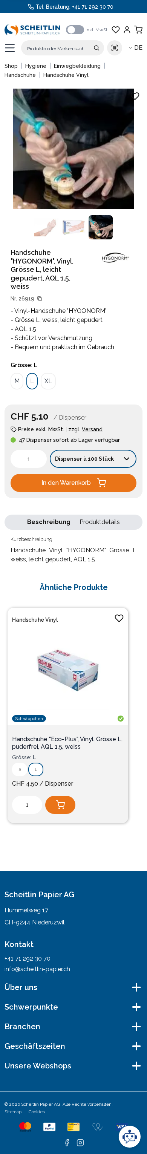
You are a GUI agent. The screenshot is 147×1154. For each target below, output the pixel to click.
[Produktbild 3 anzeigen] (101, 227)
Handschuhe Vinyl (66, 75)
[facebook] (66, 1142)
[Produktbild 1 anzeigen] (46, 227)
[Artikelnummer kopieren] (40, 299)
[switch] (75, 29)
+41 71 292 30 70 (92, 6)
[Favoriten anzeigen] (116, 30)
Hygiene (35, 66)
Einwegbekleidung (77, 66)
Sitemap (13, 1111)
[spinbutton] (29, 459)
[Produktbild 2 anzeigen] (73, 227)
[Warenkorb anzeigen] (138, 30)
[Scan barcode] (114, 47)
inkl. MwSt (96, 29)
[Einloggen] (127, 30)
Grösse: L (24, 365)
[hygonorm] (115, 257)
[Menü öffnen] (10, 47)
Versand (92, 429)
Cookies (37, 1111)
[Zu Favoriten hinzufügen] (119, 618)
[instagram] (80, 1142)
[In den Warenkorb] (60, 805)
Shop (11, 66)
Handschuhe (20, 75)
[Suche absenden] (96, 47)
